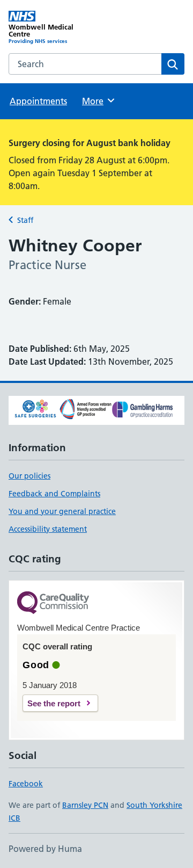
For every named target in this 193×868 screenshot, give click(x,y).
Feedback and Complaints (54, 493)
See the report (53, 703)
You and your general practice (62, 511)
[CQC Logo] (53, 603)
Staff (25, 220)
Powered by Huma (45, 848)
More (97, 101)
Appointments (38, 101)
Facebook (26, 784)
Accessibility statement (48, 529)
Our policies (29, 476)
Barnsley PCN (85, 805)
